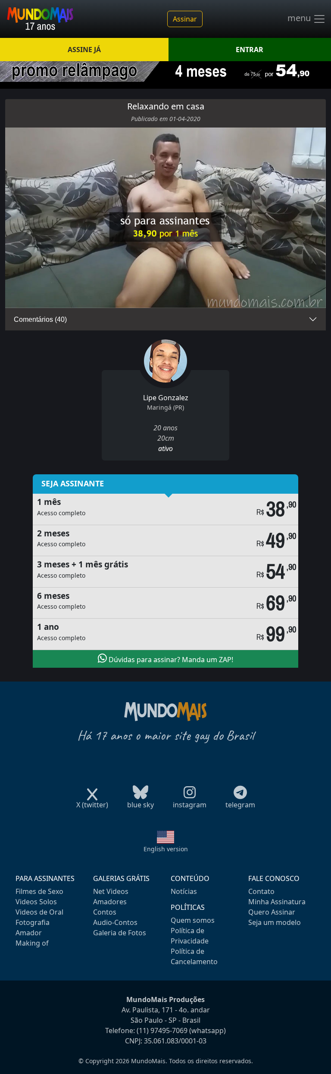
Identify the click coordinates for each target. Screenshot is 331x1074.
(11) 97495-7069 (162, 1030)
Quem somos (193, 920)
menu (300, 18)
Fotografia (33, 922)
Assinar (185, 19)
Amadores (110, 901)
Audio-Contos (115, 922)
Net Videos (110, 891)
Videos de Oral (39, 912)
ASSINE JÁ (84, 49)
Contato (261, 891)
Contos (104, 912)
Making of (32, 943)
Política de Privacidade (190, 936)
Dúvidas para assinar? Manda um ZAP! (170, 659)
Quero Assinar (271, 912)
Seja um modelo (274, 922)
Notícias (184, 891)
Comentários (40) (40, 319)
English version (166, 849)
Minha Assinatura (277, 901)
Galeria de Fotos (119, 932)
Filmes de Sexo (39, 891)
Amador (29, 932)
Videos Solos (36, 901)
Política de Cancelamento (194, 956)
